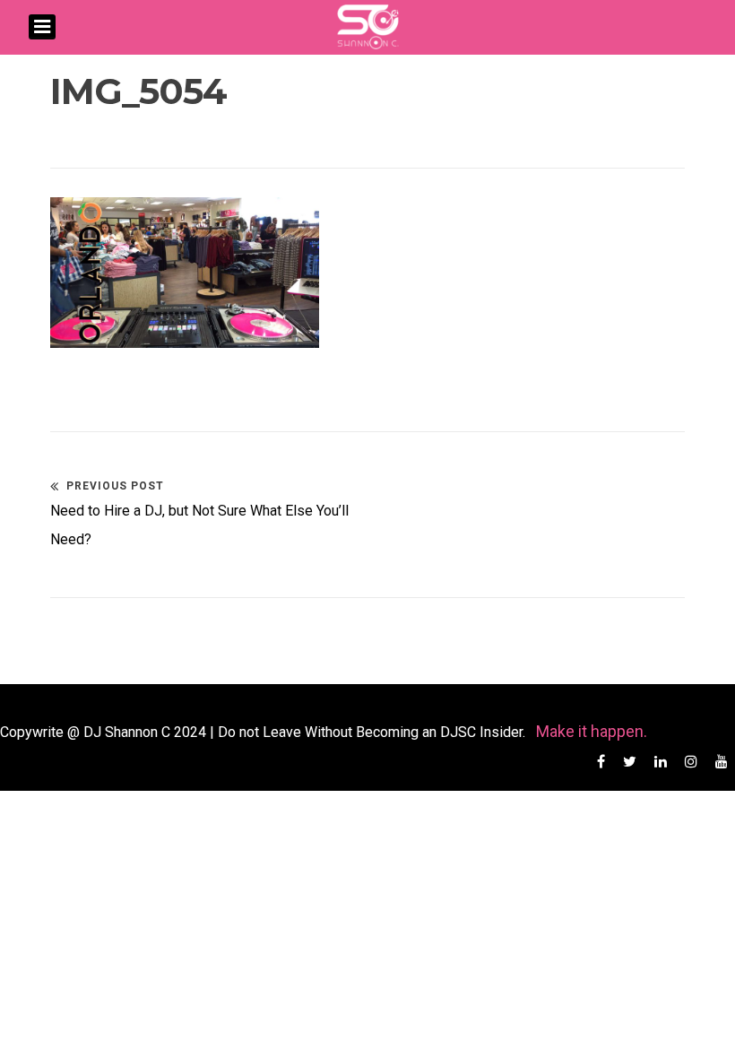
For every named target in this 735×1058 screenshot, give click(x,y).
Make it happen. (591, 731)
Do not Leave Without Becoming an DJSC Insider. (373, 732)
